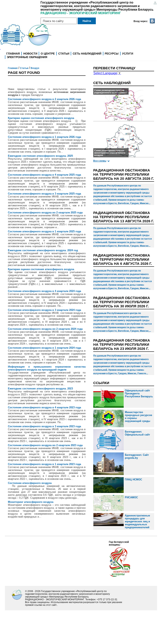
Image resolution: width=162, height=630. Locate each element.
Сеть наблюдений (87, 53)
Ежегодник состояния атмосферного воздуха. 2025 (40, 155)
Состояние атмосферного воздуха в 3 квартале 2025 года (44, 193)
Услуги (127, 53)
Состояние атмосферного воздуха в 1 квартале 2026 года (44, 136)
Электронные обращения (27, 57)
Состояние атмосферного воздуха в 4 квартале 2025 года (44, 174)
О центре (48, 53)
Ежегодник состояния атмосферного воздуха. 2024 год (43, 250)
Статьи (63, 53)
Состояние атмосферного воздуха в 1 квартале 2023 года (44, 464)
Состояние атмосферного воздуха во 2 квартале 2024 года (45, 328)
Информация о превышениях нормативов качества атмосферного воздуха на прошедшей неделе (47, 368)
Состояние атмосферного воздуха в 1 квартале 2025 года (44, 231)
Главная (13, 53)
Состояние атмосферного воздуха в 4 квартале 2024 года (44, 291)
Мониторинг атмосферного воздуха (30, 501)
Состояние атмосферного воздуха (30, 483)
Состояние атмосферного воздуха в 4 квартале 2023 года (44, 407)
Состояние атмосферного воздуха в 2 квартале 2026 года (44, 99)
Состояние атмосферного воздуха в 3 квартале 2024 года (44, 310)
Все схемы (99, 160)
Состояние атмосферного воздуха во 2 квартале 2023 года (45, 445)
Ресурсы (112, 53)
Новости (30, 53)
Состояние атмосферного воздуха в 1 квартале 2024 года (44, 347)
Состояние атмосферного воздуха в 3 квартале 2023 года (44, 426)
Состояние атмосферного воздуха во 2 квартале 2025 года (45, 212)
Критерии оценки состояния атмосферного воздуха (41, 118)
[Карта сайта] (155, 3)
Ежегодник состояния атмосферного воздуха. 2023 (40, 388)
